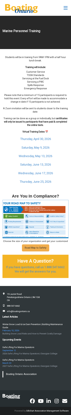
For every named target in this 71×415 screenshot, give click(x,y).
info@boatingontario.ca (18, 311)
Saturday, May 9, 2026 (35, 147)
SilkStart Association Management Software (47, 411)
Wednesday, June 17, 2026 (35, 173)
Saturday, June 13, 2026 (35, 164)
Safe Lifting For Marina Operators (18, 347)
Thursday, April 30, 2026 (35, 139)
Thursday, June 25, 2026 (35, 181)
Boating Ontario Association (21, 374)
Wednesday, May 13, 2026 (35, 156)
